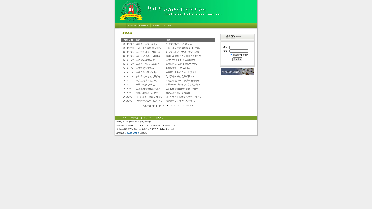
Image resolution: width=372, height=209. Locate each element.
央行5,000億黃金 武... (146, 60)
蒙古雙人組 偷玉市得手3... (148, 52)
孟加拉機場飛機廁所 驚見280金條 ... (183, 88)
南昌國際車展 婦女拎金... (148, 72)
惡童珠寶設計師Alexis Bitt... (179, 68)
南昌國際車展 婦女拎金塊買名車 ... (182, 72)
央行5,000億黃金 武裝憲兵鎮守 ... (182, 60)
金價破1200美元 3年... (146, 44)
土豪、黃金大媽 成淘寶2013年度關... (183, 48)
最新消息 (135, 118)
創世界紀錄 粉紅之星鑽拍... (149, 76)
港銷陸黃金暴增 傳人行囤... (149, 101)
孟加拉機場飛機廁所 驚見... (149, 88)
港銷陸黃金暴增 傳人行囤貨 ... (180, 101)
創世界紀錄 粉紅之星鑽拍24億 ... (181, 76)
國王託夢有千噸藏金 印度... (149, 97)
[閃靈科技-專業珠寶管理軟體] (237, 75)
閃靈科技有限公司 (132, 133)
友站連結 (159, 118)
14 (183, 105)
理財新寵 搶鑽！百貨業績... (149, 56)
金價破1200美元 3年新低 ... (179, 44)
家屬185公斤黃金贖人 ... (147, 84)
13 (179, 105)
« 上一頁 (147, 105)
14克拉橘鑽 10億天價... (147, 80)
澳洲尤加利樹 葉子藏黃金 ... (179, 92)
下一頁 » (189, 105)
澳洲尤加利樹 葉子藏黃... (148, 92)
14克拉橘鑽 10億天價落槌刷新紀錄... (183, 80)
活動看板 (147, 118)
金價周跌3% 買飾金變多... (148, 64)
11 (171, 105)
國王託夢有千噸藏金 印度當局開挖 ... (183, 97)
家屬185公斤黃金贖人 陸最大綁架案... (184, 84)
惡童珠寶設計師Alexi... (147, 68)
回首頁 (123, 118)
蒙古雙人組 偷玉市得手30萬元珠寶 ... (183, 52)
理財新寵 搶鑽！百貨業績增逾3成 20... (184, 56)
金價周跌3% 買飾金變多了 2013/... (182, 64)
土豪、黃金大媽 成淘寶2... (148, 48)
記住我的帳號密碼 (240, 55)
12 (175, 105)
